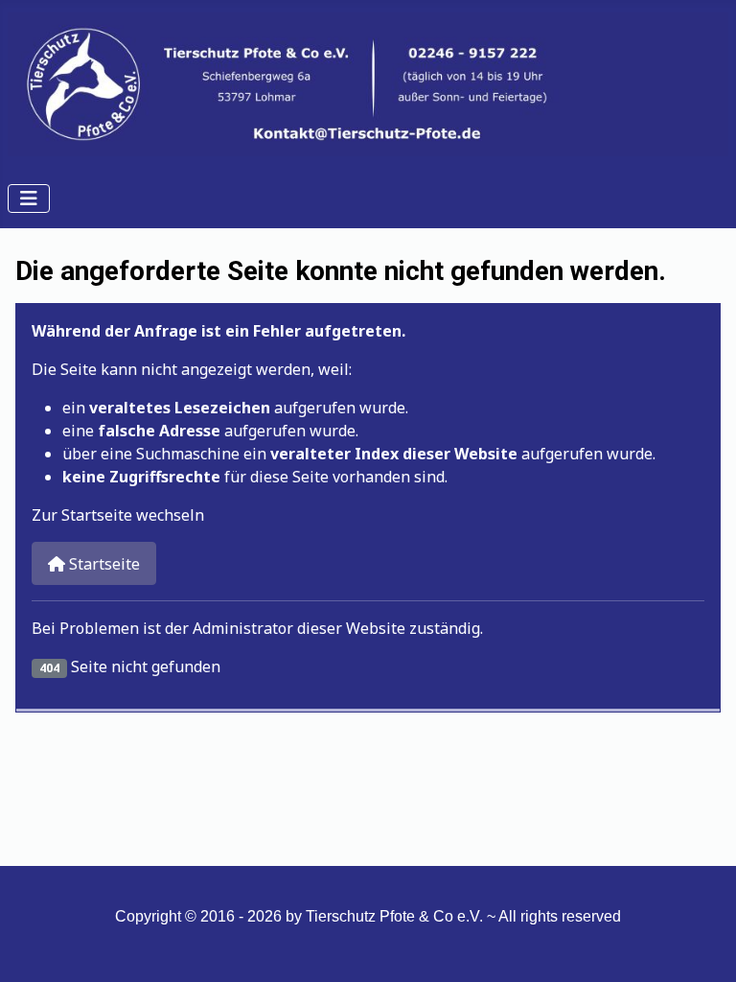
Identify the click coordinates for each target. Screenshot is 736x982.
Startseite (102, 563)
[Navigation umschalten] (29, 198)
